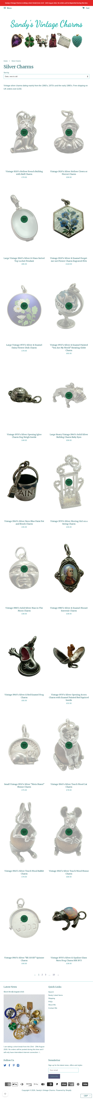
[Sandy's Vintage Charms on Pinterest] (13, 1066)
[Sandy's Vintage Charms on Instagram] (18, 1066)
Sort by (6, 73)
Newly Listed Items (55, 995)
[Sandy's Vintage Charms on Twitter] (5, 1066)
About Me (52, 1005)
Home (6, 61)
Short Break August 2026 (14, 992)
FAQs (50, 1002)
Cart (87, 8)
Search (51, 992)
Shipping (51, 998)
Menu (9, 8)
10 (54, 975)
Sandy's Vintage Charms (45, 1090)
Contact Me (52, 1008)
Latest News (10, 986)
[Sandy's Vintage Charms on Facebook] (9, 1066)
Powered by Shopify (63, 1090)
